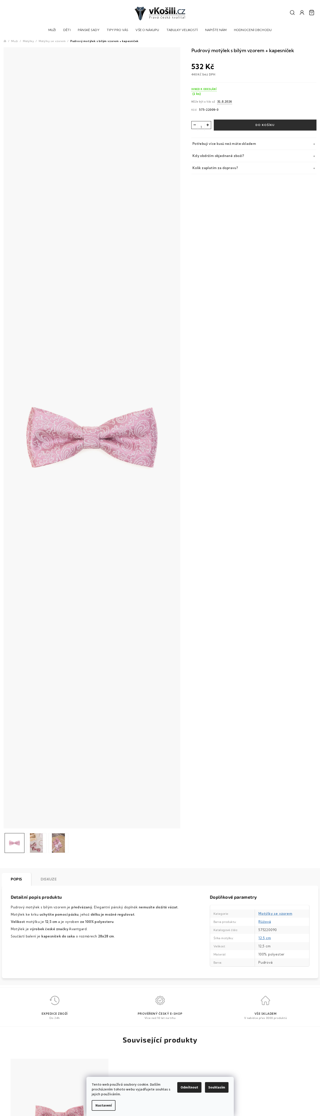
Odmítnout (189, 1087)
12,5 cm (264, 938)
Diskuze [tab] (49, 879)
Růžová (264, 922)
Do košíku (265, 125)
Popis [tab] (16, 879)
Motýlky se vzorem (275, 913)
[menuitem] (52, 30)
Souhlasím (216, 1087)
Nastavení (103, 1105)
